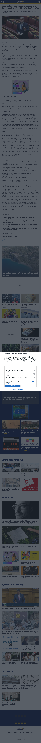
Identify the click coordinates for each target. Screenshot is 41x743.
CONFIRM (13, 385)
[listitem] (20, 368)
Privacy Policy (26, 389)
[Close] (39, 354)
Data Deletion (14, 389)
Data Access (20, 389)
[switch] (33, 370)
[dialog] (20, 371)
